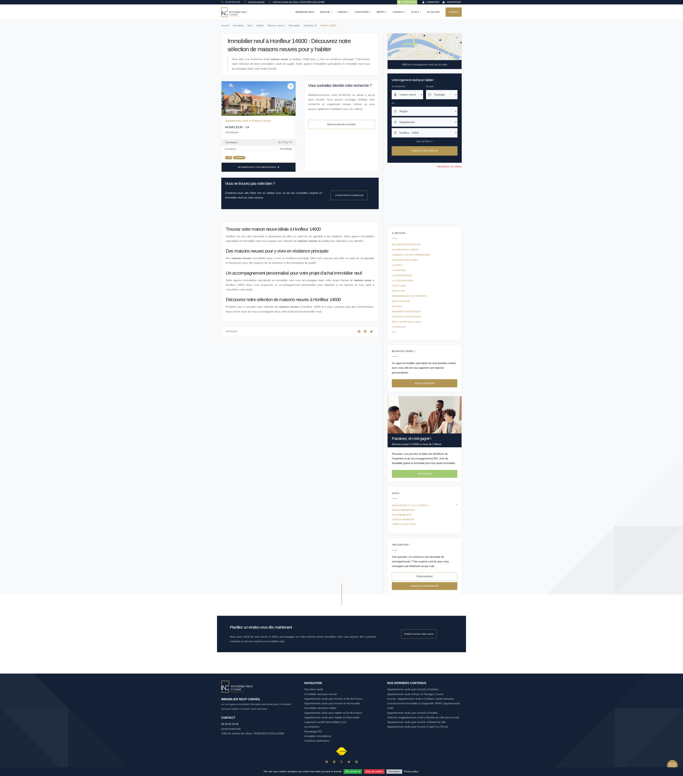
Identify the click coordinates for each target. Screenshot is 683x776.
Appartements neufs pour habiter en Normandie (331, 717)
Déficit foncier (401, 301)
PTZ (394, 332)
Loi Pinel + (398, 265)
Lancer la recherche (424, 151)
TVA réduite (399, 327)
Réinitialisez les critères (449, 166)
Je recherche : (399, 86)
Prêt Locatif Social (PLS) (406, 322)
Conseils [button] (398, 12)
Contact (454, 12)
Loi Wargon (399, 270)
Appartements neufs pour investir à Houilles (412, 712)
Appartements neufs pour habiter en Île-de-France (333, 712)
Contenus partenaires (316, 740)
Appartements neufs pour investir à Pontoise (413, 689)
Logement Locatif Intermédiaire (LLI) (325, 722)
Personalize (394, 771)
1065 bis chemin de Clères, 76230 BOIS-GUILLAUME (252, 733)
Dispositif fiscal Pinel (405, 260)
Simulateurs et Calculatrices (410, 505)
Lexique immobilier (403, 519)
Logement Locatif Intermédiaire (411, 255)
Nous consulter (425, 383)
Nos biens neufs (313, 689)
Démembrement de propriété (409, 296)
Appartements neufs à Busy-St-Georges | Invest (415, 694)
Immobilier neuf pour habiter (320, 707)
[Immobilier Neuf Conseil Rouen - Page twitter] (349, 761)
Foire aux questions (404, 524)
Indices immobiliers (403, 510)
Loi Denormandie (402, 275)
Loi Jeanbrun (311, 726)
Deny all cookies (374, 771)
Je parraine (424, 474)
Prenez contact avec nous (418, 634)
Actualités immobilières (317, 736)
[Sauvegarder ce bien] (290, 86)
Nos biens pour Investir (406, 244)
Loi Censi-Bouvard (403, 280)
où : (394, 103)
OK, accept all (352, 771)
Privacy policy (411, 771)
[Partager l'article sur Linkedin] (365, 331)
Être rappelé (425, 576)
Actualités (433, 12)
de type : (430, 86)
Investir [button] (325, 12)
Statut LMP (398, 291)
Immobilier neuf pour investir (320, 694)
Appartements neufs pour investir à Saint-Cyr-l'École (417, 726)
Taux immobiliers (402, 515)
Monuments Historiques (406, 311)
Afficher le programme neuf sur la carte (424, 64)
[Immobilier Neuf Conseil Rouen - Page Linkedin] (334, 761)
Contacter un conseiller (349, 195)
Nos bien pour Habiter (405, 249)
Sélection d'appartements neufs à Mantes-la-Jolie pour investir (423, 717)
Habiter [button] (342, 12)
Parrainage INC (313, 731)
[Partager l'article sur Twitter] (371, 331)
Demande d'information (425, 586)
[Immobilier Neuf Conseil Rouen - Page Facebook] (326, 761)
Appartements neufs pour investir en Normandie (332, 703)
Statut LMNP (399, 286)
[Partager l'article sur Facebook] (359, 331)
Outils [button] (415, 12)
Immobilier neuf (304, 12)
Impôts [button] (381, 12)
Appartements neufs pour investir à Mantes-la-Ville (416, 722)
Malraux (397, 306)
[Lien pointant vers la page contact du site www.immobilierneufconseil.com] (672, 765)
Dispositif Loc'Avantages (406, 317)
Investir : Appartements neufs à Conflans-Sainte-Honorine (420, 698)
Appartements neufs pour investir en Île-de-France (333, 698)
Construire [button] (362, 12)
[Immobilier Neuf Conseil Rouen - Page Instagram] (341, 761)
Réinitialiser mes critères (341, 124)
